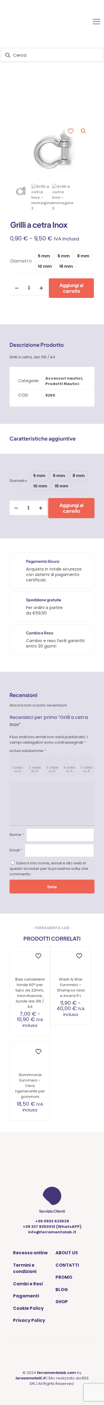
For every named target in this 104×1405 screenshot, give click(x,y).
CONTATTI (67, 1265)
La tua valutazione (28, 750)
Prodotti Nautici (62, 383)
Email (16, 850)
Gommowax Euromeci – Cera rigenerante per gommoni (30, 1085)
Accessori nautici (63, 378)
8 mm (83, 256)
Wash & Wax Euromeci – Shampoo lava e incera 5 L (71, 987)
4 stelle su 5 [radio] (69, 769)
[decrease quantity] (17, 288)
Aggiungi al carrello (71, 288)
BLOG (61, 1290)
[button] (84, 131)
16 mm (66, 266)
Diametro (21, 261)
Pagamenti (26, 1296)
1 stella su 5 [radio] (17, 769)
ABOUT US (66, 1253)
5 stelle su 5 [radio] (86, 769)
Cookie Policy (28, 1308)
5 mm (44, 256)
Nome (17, 834)
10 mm (45, 266)
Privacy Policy (29, 1320)
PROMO (63, 1277)
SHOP (61, 1302)
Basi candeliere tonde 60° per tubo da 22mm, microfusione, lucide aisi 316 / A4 (30, 993)
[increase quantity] (41, 288)
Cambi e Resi (28, 1284)
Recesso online (30, 1253)
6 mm (63, 256)
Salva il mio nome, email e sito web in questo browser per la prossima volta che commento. (49, 868)
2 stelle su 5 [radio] (35, 769)
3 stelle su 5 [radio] (52, 769)
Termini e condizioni (24, 1268)
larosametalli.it (31, 1378)
